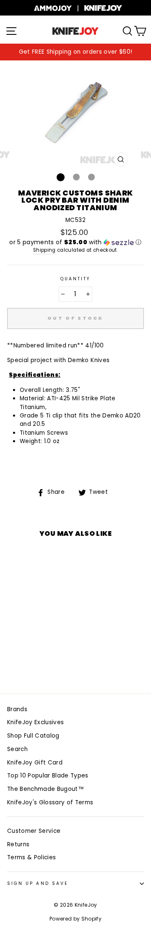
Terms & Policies (31, 857)
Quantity (75, 279)
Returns (18, 844)
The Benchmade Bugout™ (45, 789)
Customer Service (33, 831)
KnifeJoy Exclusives (35, 722)
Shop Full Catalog (33, 736)
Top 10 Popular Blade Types (48, 776)
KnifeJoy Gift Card (34, 763)
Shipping (44, 250)
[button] (75, 242)
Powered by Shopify (75, 918)
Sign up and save (37, 883)
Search (17, 749)
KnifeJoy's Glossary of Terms (50, 802)
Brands (17, 709)
